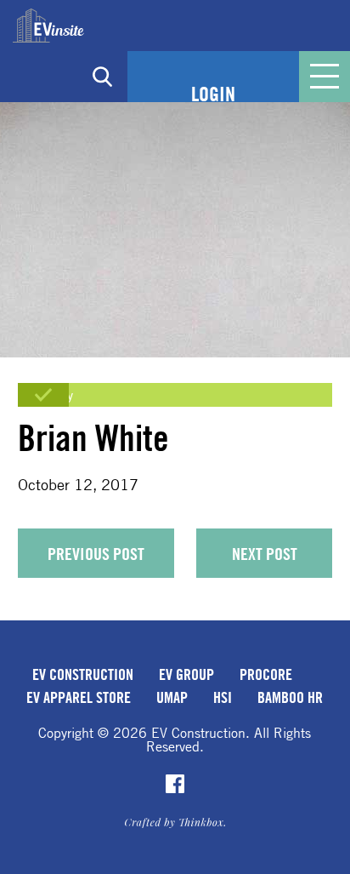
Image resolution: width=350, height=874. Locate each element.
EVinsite (48, 26)
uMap (172, 697)
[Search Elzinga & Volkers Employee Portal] (101, 76)
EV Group (186, 674)
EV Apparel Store (78, 697)
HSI (222, 697)
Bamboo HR (290, 697)
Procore (266, 674)
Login (213, 93)
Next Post (264, 553)
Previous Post (96, 553)
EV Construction (82, 674)
